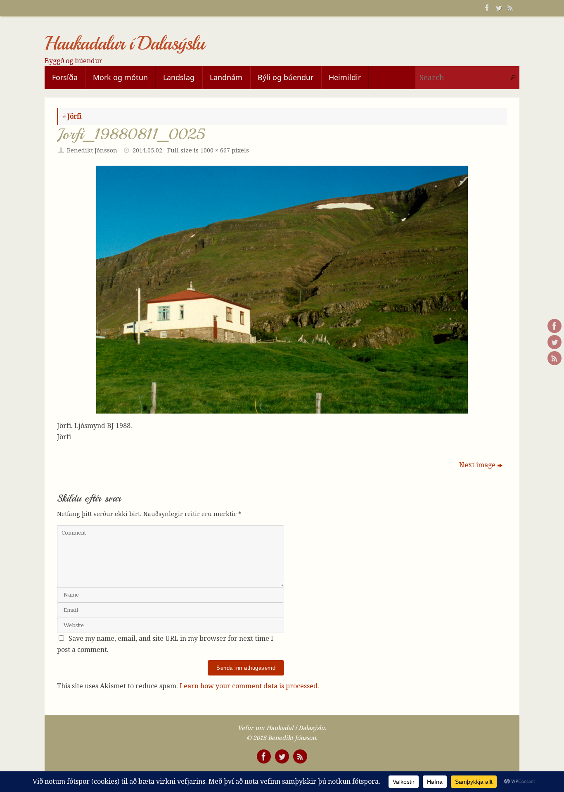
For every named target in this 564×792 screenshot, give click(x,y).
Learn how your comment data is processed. (249, 686)
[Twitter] (498, 8)
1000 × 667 (215, 150)
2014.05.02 (147, 150)
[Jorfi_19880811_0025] (282, 290)
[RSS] (509, 8)
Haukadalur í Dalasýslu (124, 43)
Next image (477, 465)
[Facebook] (486, 8)
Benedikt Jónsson (92, 150)
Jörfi (71, 116)
